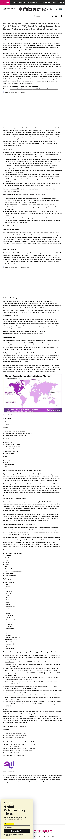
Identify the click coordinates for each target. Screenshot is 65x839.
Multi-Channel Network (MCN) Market (16, 677)
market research (47, 711)
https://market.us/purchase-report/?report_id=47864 (26, 333)
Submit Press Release (36, 837)
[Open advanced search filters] (56, 16)
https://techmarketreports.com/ (14, 737)
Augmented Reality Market (13, 655)
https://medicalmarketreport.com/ (15, 733)
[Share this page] (61, 16)
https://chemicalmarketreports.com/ (16, 735)
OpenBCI (7, 564)
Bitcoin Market (9, 662)
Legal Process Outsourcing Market (15, 701)
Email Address (9, 824)
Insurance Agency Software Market (16, 686)
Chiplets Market (9, 682)
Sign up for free (17, 831)
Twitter (26, 726)
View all (61, 2)
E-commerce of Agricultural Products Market (18, 695)
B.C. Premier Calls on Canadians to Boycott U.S (19, 2)
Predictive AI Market (36, 668)
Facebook (21, 726)
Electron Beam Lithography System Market (18, 690)
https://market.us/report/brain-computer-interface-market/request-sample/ (34, 89)
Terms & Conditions (50, 837)
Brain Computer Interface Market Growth (32, 194)
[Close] (31, 801)
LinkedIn (15, 726)
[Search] (52, 16)
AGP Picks (5, 2)
